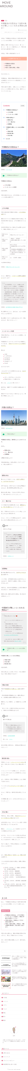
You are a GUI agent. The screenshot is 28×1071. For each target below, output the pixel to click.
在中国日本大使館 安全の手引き (14, 307)
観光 (2, 20)
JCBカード (11, 556)
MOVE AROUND (6, 4)
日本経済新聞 (11, 735)
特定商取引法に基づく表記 (10, 1064)
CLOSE (22, 105)
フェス (5, 1009)
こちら (9, 382)
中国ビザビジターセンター (13, 267)
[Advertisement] (20, 8)
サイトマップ (6, 1056)
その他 (5, 997)
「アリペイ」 (9, 829)
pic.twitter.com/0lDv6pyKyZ (11, 635)
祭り (4, 1016)
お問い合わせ (6, 1053)
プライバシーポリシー (8, 1060)
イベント (5, 1001)
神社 (4, 1012)
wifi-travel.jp (9, 428)
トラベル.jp (9, 169)
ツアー (5, 1005)
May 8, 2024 (18, 641)
